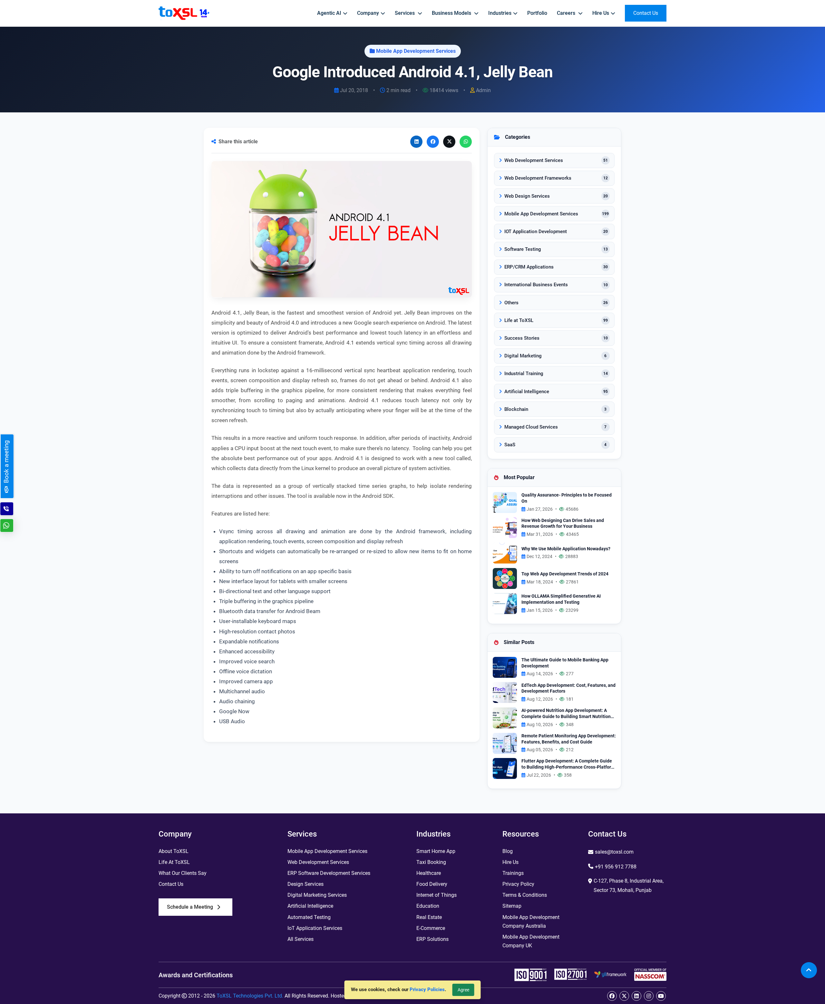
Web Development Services (318, 862)
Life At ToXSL (174, 862)
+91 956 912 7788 (615, 867)
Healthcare (428, 873)
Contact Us (171, 884)
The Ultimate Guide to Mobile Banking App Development (564, 663)
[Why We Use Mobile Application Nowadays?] (505, 553)
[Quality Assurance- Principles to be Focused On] (505, 502)
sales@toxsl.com (614, 852)
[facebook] (612, 996)
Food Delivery (431, 884)
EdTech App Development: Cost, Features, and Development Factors (568, 688)
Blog (507, 851)
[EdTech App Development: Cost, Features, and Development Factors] (505, 692)
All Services (300, 939)
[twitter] (624, 996)
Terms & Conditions (524, 895)
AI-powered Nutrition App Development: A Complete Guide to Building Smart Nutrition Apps (566, 714)
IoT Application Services (314, 928)
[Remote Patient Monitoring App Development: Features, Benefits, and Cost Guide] (505, 743)
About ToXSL (174, 851)
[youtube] (661, 996)
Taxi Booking (431, 862)
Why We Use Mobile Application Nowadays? (565, 549)
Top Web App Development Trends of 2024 (564, 574)
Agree (463, 989)
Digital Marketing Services (317, 895)
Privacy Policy (518, 884)
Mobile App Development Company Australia (530, 921)
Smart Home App (435, 851)
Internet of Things (436, 895)
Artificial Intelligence (310, 906)
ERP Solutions (432, 939)
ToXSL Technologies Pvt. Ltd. (250, 996)
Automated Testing (309, 917)
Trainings (513, 873)
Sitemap (511, 906)
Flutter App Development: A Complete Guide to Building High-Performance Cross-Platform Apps (568, 764)
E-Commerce (430, 928)
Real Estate (429, 917)
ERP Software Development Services (328, 873)
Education (427, 906)
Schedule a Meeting (190, 907)
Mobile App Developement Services (327, 851)
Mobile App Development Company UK (530, 941)
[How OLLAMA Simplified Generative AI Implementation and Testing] (505, 603)
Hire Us (510, 862)
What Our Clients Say (183, 873)
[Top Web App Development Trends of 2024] (505, 578)
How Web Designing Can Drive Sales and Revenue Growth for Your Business (562, 523)
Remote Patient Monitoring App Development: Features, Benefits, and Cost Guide (568, 739)
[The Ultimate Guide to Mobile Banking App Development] (505, 667)
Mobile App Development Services (416, 51)
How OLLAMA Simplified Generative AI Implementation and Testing (561, 599)
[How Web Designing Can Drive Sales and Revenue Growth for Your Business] (505, 527)
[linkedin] (636, 996)
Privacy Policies (427, 989)
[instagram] (649, 996)
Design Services (305, 884)
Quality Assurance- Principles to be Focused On (566, 498)
